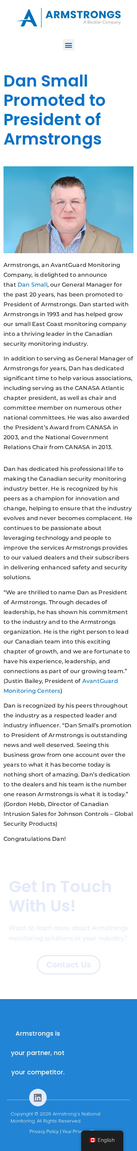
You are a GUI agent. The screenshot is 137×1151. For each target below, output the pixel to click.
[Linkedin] (38, 1097)
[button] (68, 45)
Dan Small (32, 284)
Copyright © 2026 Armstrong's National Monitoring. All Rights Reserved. (55, 1117)
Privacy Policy (44, 1131)
